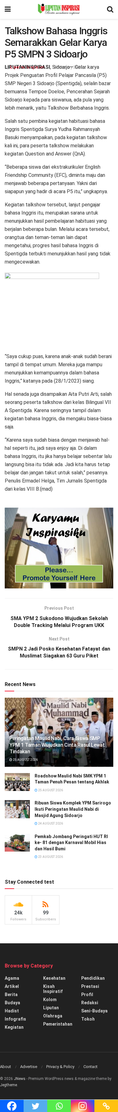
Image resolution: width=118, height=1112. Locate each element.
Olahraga (52, 1015)
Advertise (28, 1066)
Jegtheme (8, 1085)
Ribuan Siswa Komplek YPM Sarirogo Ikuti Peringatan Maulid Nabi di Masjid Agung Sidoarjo (73, 809)
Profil (87, 994)
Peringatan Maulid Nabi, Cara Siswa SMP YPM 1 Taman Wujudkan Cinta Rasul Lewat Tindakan (57, 745)
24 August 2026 (50, 823)
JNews (19, 1079)
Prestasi (90, 986)
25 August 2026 (25, 759)
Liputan (51, 1007)
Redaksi (89, 1002)
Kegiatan (14, 1027)
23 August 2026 (50, 857)
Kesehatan (54, 978)
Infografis (15, 1019)
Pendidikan (93, 978)
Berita (11, 994)
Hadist (12, 1010)
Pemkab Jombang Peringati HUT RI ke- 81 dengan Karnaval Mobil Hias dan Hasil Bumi (71, 842)
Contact (90, 1066)
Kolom (50, 999)
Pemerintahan (57, 1024)
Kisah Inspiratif (53, 989)
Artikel (12, 986)
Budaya (12, 1002)
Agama (12, 978)
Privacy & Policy (60, 1066)
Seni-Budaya (94, 1010)
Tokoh (88, 1019)
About (5, 1066)
